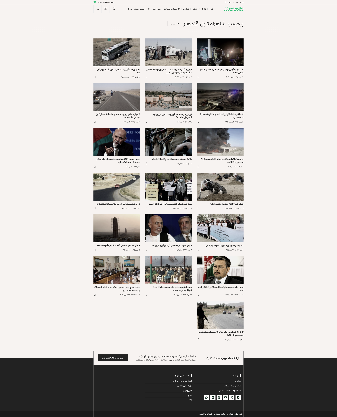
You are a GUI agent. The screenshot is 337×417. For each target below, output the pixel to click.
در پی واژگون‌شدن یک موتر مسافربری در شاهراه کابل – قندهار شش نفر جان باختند (169, 71)
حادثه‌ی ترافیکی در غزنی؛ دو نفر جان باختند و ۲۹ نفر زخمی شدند (222, 71)
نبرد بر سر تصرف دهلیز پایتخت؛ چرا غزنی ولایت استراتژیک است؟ (172, 115)
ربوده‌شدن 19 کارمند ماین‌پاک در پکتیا (227, 204)
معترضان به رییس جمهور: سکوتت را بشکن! (224, 245)
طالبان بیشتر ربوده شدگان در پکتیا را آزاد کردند (172, 159)
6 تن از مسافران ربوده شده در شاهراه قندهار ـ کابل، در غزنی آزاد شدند (117, 115)
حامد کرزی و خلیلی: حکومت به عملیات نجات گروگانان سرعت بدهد (172, 288)
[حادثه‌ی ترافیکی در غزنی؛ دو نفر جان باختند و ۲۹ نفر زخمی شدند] (220, 52)
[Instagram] (219, 397)
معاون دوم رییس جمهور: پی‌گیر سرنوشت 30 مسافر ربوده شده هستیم (117, 288)
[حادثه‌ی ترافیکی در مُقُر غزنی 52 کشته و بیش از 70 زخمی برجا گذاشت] (220, 142)
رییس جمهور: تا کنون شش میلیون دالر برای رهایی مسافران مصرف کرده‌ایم (118, 160)
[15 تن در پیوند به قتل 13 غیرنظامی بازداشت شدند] (116, 187)
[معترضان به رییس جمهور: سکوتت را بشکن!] (220, 228)
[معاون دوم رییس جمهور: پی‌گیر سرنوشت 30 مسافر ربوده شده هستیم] (116, 270)
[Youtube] (225, 397)
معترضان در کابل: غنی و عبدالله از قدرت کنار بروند (170, 204)
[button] (113, 9)
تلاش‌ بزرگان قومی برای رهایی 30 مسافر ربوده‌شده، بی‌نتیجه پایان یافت (221, 333)
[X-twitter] (231, 397)
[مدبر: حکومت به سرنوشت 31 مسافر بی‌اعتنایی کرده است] (220, 270)
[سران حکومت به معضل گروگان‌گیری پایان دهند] (168, 228)
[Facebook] (238, 397)
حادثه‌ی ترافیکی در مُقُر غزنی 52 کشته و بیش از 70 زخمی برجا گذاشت (222, 160)
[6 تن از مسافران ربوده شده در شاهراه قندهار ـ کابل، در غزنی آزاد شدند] (116, 97)
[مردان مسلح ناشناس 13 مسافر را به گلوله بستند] (116, 228)
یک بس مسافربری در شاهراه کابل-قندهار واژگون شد (118, 71)
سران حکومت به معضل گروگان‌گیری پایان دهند (171, 245)
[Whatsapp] (206, 397)
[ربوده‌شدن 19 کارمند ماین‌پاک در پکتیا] (220, 187)
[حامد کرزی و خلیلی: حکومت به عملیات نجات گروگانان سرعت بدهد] (168, 270)
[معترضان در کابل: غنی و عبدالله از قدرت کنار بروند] (168, 187)
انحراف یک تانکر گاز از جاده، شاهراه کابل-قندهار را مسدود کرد (222, 115)
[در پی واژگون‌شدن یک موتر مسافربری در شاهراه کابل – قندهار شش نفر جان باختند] (168, 52)
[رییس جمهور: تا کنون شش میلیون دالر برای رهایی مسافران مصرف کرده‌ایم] (116, 142)
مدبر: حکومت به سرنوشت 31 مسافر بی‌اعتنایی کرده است (221, 288)
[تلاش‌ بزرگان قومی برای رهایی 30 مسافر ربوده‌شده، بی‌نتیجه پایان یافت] (220, 315)
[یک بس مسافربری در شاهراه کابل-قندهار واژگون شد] (116, 52)
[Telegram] (212, 397)
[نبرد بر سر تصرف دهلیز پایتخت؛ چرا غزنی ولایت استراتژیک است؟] (168, 97)
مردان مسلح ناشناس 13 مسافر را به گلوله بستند (118, 245)
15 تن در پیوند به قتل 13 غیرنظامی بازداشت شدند (118, 204)
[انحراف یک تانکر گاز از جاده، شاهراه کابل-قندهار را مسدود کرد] (220, 97)
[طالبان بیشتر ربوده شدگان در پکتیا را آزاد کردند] (168, 142)
